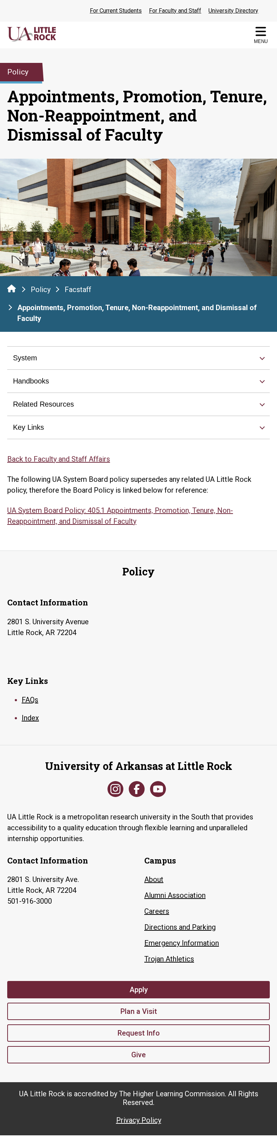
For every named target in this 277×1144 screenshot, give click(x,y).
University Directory (233, 10)
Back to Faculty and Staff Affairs (58, 459)
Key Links (28, 427)
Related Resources (43, 404)
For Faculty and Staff (175, 10)
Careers (156, 911)
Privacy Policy (138, 1120)
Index (30, 718)
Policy (40, 289)
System (25, 358)
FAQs (30, 699)
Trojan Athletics (169, 959)
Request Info (139, 1033)
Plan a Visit (138, 1011)
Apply (138, 989)
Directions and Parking (180, 927)
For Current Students (116, 10)
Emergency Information (181, 943)
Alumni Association (175, 895)
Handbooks (31, 381)
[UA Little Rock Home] (11, 288)
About (153, 879)
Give (138, 1054)
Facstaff (78, 289)
